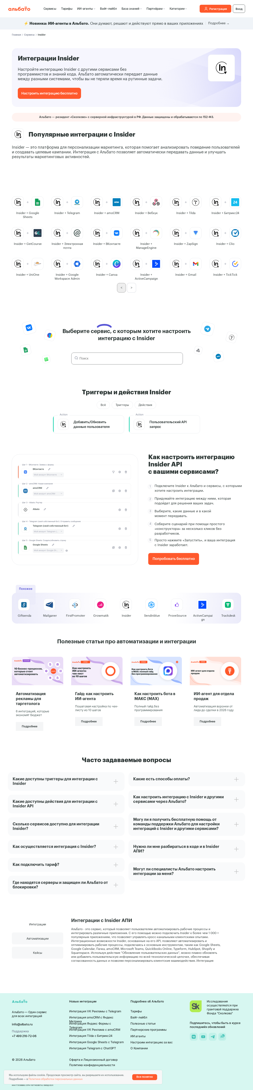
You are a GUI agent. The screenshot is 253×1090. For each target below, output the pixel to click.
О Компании (139, 1048)
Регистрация (218, 8)
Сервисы (49, 8)
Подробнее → (218, 23)
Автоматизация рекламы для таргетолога (31, 699)
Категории (177, 8)
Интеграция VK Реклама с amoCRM (94, 1029)
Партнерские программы (148, 1029)
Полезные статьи (142, 1023)
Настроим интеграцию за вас (151, 1042)
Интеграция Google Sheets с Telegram (96, 1042)
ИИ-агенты (85, 8)
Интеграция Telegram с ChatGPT (92, 1048)
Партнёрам (154, 8)
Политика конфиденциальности (92, 1065)
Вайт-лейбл (108, 8)
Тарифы (67, 8)
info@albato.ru (22, 1024)
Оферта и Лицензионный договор (93, 1060)
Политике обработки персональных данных (55, 1079)
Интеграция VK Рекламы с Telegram (95, 1011)
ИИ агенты (138, 1036)
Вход (239, 8)
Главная (16, 35)
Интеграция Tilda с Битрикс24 (90, 1036)
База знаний (130, 8)
